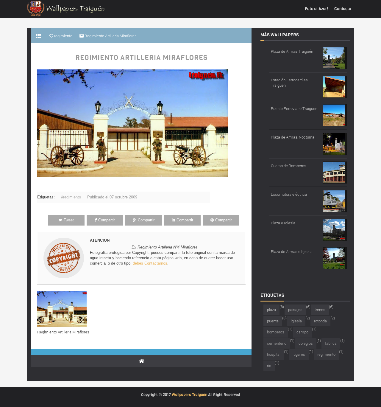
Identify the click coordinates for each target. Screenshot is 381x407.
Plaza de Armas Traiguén (292, 51)
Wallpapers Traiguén (189, 394)
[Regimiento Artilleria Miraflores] (63, 309)
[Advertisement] (107, 182)
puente (273, 321)
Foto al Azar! (316, 9)
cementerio (276, 343)
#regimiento (71, 197)
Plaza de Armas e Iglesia (292, 251)
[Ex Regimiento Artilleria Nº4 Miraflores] (132, 122)
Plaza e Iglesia (283, 223)
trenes (320, 309)
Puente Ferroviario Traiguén (294, 108)
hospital (273, 354)
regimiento (326, 354)
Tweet (69, 220)
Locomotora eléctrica (289, 194)
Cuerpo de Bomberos (288, 165)
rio (269, 365)
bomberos (275, 332)
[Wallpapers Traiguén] (65, 8)
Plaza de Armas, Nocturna (292, 137)
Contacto (342, 9)
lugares (299, 354)
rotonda (320, 321)
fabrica (331, 343)
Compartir (106, 220)
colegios (306, 343)
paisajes (295, 309)
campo (302, 332)
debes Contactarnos (150, 263)
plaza (271, 309)
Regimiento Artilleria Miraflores (141, 58)
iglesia (296, 321)
